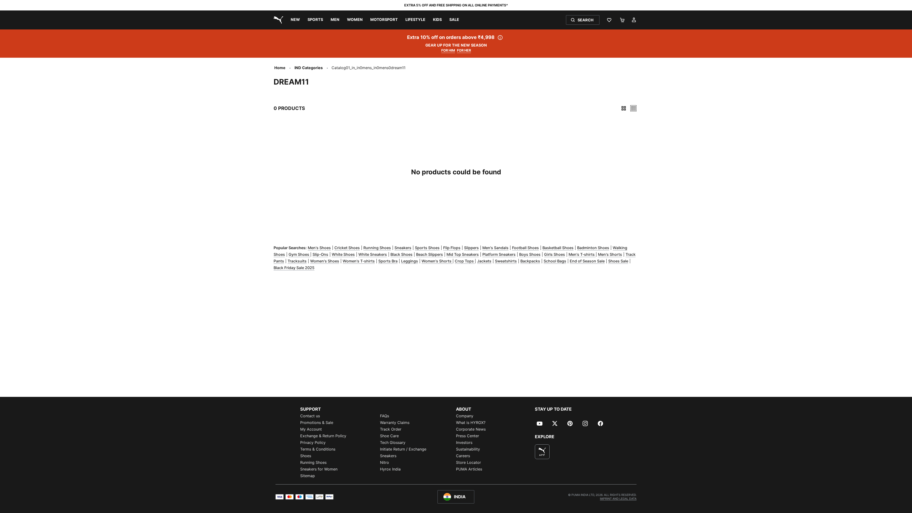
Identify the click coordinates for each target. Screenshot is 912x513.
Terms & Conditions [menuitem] (317, 449)
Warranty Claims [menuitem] (394, 422)
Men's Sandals (495, 247)
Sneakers (402, 247)
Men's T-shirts (582, 254)
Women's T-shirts (359, 261)
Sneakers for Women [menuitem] (318, 469)
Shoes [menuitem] (305, 455)
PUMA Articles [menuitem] (469, 469)
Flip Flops (452, 247)
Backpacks (530, 261)
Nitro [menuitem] (384, 462)
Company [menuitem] (464, 415)
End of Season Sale (587, 261)
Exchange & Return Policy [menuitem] (323, 435)
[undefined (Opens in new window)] (542, 451)
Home (279, 67)
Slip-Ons (320, 254)
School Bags (555, 261)
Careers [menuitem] (463, 455)
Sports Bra (388, 261)
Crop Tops (465, 261)
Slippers (471, 247)
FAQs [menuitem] (384, 415)
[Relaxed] (633, 108)
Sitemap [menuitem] (307, 475)
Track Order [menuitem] (390, 429)
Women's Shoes (324, 261)
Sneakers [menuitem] (388, 455)
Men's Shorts (610, 254)
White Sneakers (372, 254)
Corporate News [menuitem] (471, 429)
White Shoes (343, 254)
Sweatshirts (506, 261)
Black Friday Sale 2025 (294, 267)
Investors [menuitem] (464, 442)
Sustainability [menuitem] (468, 449)
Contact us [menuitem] (310, 415)
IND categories (308, 67)
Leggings (409, 261)
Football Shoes (525, 247)
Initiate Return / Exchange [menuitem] (403, 449)
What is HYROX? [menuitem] (470, 422)
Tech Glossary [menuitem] (392, 442)
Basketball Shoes (558, 247)
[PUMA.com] (277, 20)
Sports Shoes (427, 247)
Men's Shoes (319, 247)
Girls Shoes (554, 254)
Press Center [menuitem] (467, 435)
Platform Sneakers (499, 254)
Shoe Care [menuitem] (389, 435)
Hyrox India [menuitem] (390, 469)
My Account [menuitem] (311, 429)
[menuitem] (295, 19)
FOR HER (464, 50)
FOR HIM (448, 50)
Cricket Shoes (347, 247)
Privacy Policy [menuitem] (313, 442)
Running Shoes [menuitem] (313, 462)
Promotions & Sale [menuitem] (316, 422)
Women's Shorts (437, 261)
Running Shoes (377, 247)
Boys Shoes (530, 254)
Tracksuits (297, 261)
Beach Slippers (429, 254)
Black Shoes (401, 254)
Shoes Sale (618, 261)
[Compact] (623, 108)
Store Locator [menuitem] (468, 462)
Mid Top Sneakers (462, 254)
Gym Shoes (299, 254)
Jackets (484, 261)
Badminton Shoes (593, 247)
